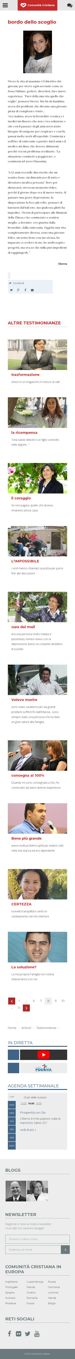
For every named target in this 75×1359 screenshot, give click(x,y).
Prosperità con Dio (33, 1112)
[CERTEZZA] (37, 884)
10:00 (23, 1103)
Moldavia (10, 1303)
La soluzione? (23, 967)
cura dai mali (23, 627)
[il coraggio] (37, 478)
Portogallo (11, 1287)
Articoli (26, 1028)
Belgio (52, 1303)
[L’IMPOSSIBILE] (37, 541)
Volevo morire (24, 700)
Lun (12, 1096)
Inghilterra (11, 1281)
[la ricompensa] (37, 412)
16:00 (31, 1103)
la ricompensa (24, 433)
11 (19, 1008)
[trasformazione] (37, 354)
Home (12, 1028)
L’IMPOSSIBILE (25, 561)
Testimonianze (46, 1028)
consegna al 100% (27, 775)
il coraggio (21, 498)
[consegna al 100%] (37, 755)
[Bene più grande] (37, 818)
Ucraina (31, 1292)
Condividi (18, 283)
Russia (52, 1281)
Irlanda (52, 1298)
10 (63, 1001)
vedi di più (27, 1129)
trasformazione (25, 375)
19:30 (39, 1103)
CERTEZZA (21, 904)
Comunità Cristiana (41, 5)
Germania (54, 1287)
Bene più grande (26, 838)
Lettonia (53, 1292)
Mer (11, 1113)
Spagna (9, 1292)
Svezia (30, 1303)
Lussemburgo (35, 1281)
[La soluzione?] (37, 947)
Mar (11, 1104)
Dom (12, 1145)
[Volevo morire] (37, 680)
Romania (32, 1298)
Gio (12, 1121)
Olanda (31, 1287)
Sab (12, 1137)
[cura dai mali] (37, 607)
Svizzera (10, 1298)
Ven (12, 1129)
